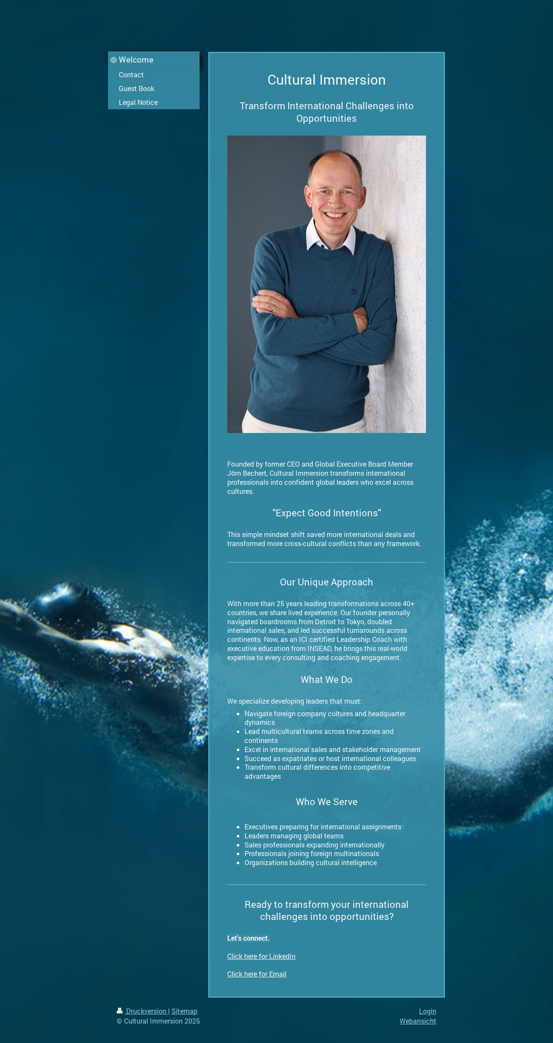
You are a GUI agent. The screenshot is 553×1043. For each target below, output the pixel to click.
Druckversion (146, 1010)
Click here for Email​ (256, 973)
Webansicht (418, 1020)
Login (427, 1010)
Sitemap (184, 1010)
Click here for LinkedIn (261, 956)
